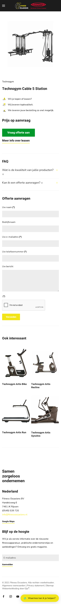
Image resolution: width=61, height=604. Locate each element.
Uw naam (8, 207)
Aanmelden (7, 564)
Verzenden (11, 316)
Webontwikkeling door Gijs (15, 588)
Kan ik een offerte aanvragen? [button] (21, 183)
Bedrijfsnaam (8, 222)
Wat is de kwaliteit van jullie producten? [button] (27, 170)
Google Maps (8, 521)
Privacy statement (35, 585)
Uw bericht (7, 266)
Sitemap (50, 585)
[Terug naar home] (30, 5)
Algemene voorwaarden (13, 585)
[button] (3, 5)
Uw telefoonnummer (14, 251)
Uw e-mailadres (12, 236)
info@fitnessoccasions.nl (14, 514)
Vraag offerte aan (18, 133)
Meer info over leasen (16, 140)
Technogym (8, 81)
